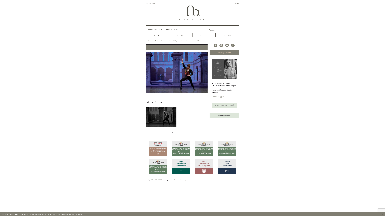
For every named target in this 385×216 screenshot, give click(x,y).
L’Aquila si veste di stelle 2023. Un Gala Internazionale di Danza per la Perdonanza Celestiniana (191, 41)
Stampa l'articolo (177, 133)
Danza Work (180, 36)
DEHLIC (174, 180)
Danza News (157, 36)
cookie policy (181, 180)
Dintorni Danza (204, 36)
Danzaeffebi (227, 36)
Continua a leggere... (218, 97)
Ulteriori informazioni (75, 214)
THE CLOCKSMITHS (156, 180)
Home (150, 41)
